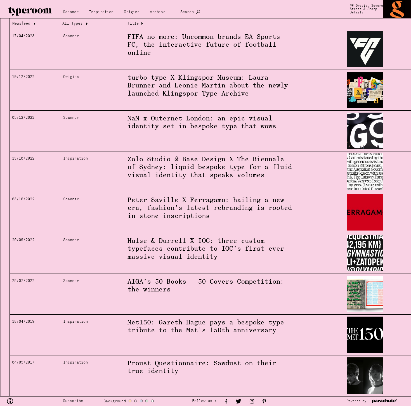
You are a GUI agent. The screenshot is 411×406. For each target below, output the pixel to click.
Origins (132, 12)
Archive (158, 12)
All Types (72, 24)
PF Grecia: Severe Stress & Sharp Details (366, 9)
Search (187, 12)
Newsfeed (21, 24)
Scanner (71, 12)
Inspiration (101, 12)
